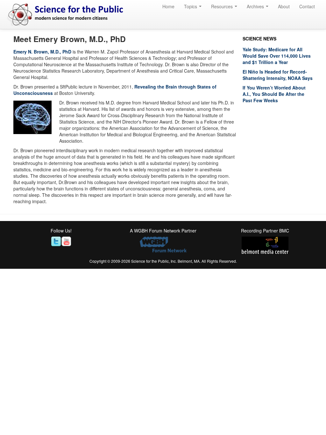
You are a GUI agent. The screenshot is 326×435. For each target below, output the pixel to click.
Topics (191, 6)
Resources (222, 6)
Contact (307, 6)
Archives (256, 6)
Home (168, 6)
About (284, 6)
